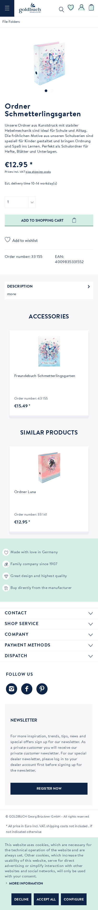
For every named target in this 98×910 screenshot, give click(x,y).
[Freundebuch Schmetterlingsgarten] (49, 351)
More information (26, 884)
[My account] (81, 8)
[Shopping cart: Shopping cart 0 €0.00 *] (92, 8)
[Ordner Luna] (49, 467)
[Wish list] (71, 8)
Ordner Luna (25, 492)
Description (20, 287)
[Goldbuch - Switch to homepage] (30, 7)
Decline (21, 899)
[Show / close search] (60, 8)
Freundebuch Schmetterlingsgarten (44, 376)
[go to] (46, 90)
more (11, 294)
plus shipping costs (38, 172)
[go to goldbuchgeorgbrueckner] (42, 689)
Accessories (49, 317)
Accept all (46, 899)
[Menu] (7, 8)
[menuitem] (7, 8)
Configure (74, 899)
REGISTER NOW (49, 789)
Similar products (49, 433)
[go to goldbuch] (11, 689)
